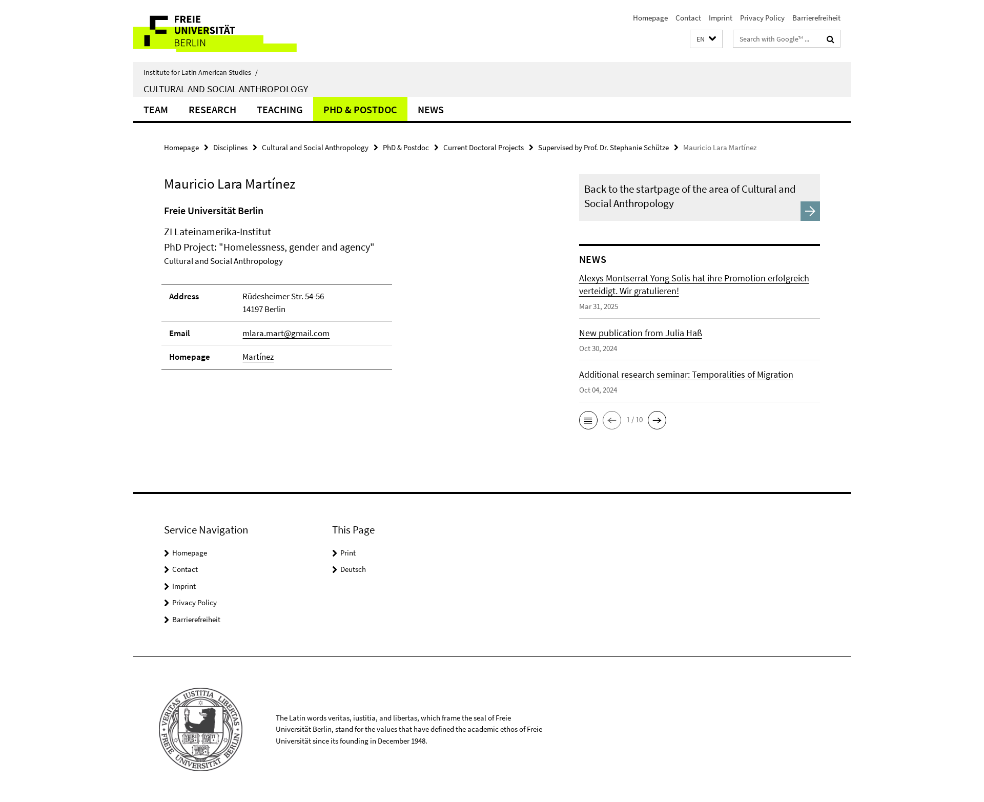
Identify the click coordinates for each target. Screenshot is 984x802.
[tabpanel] (352, 291)
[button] (706, 39)
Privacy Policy (762, 18)
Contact (688, 18)
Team (156, 109)
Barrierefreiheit (816, 18)
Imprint (720, 18)
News (431, 109)
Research (212, 109)
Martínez (258, 356)
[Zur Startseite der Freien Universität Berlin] (219, 31)
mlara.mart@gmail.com (286, 333)
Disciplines (230, 147)
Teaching (280, 109)
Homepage (650, 18)
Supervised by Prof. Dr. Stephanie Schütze (603, 147)
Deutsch (353, 569)
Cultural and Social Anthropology (226, 89)
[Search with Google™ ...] (830, 39)
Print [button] (348, 553)
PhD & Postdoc (360, 109)
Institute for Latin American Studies (201, 72)
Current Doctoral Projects (483, 147)
